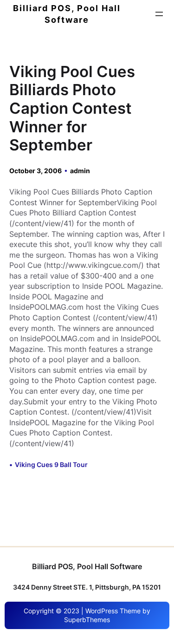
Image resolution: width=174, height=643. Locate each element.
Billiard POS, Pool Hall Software (87, 566)
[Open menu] (159, 13)
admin (80, 171)
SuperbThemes (87, 620)
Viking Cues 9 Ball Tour (51, 464)
